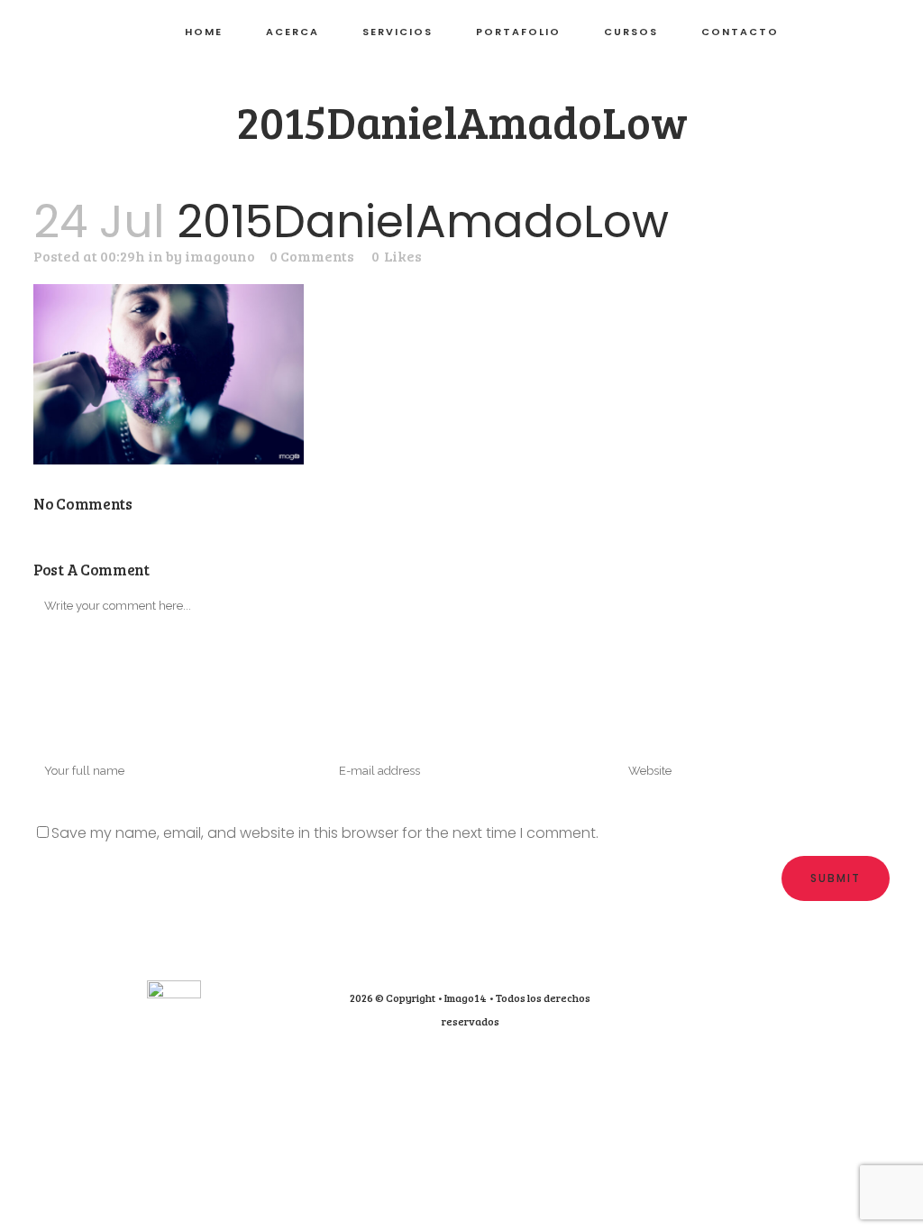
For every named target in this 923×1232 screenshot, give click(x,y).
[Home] (174, 994)
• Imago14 (462, 997)
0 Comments (312, 255)
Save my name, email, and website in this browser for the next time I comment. (325, 833)
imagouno (220, 255)
